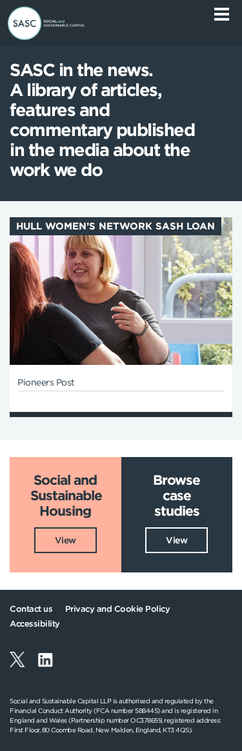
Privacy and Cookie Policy (117, 608)
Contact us (31, 608)
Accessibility (35, 623)
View (65, 540)
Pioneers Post (46, 382)
